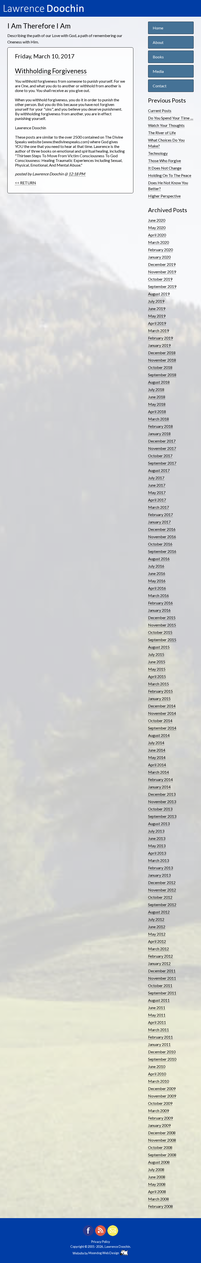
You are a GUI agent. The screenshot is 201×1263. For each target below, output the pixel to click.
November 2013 (162, 801)
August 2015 (159, 647)
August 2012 (159, 912)
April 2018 (157, 411)
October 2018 (160, 367)
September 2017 (162, 463)
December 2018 (162, 352)
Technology (158, 153)
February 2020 (160, 249)
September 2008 (162, 1154)
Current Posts (159, 110)
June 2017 (156, 485)
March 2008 (158, 1199)
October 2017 (160, 455)
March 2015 (158, 683)
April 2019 (157, 323)
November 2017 (162, 448)
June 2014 (156, 750)
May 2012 (156, 934)
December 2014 (162, 705)
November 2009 (162, 1096)
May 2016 (156, 580)
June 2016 (156, 573)
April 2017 (157, 499)
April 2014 (157, 764)
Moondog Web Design (104, 1253)
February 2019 (160, 338)
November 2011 (162, 978)
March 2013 (158, 860)
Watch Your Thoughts (166, 125)
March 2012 (158, 948)
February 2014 (160, 779)
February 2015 (160, 691)
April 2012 (157, 941)
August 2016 (159, 558)
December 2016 (162, 529)
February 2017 (160, 514)
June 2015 (156, 661)
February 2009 (160, 1118)
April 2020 (157, 235)
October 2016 (160, 544)
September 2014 (162, 728)
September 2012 (162, 904)
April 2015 (157, 676)
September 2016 (162, 551)
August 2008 (159, 1162)
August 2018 (159, 382)
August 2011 (159, 1000)
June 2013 (156, 838)
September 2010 (162, 1059)
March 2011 (158, 1029)
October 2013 (160, 809)
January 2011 (159, 1044)
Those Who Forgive (164, 160)
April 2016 (157, 588)
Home (158, 28)
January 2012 (159, 963)
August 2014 (159, 735)
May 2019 (156, 315)
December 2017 (162, 441)
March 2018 (158, 419)
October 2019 (160, 279)
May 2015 (156, 669)
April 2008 (157, 1191)
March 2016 (158, 595)
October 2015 (160, 632)
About (158, 42)
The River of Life (162, 132)
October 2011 (160, 985)
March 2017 (158, 507)
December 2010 (162, 1051)
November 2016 (162, 536)
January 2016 (159, 610)
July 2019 (156, 301)
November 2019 (162, 271)
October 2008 (160, 1147)
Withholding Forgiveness (51, 71)
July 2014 (156, 742)
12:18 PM (77, 173)
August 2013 (159, 823)
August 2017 (159, 470)
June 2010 (156, 1066)
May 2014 (156, 757)
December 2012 (162, 882)
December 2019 (162, 264)
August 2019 (159, 293)
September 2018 (162, 374)
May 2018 (156, 404)
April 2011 (157, 1022)
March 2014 (158, 772)
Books (158, 56)
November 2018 (162, 360)
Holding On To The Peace (169, 175)
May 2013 (156, 845)
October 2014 (160, 720)
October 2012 (160, 897)
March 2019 (158, 330)
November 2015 (162, 625)
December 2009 (162, 1088)
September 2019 (162, 286)
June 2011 (156, 1007)
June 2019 (156, 308)
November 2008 (162, 1140)
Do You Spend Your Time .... (170, 118)
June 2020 (156, 220)
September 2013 (162, 816)
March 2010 (158, 1081)
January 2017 (159, 522)
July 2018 (156, 389)
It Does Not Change (164, 168)
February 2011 (160, 1037)
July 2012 (156, 919)
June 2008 (156, 1176)
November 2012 (162, 889)
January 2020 (159, 257)
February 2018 (160, 426)
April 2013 (157, 853)
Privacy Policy (100, 1242)
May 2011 (156, 1015)
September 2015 (162, 639)
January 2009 (159, 1125)
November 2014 (162, 713)
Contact (159, 85)
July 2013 (156, 831)
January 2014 (159, 786)
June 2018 (156, 396)
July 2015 (156, 654)
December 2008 (162, 1132)
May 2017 (156, 492)
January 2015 (159, 698)
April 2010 (157, 1073)
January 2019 (159, 345)
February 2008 (160, 1206)
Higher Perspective (164, 196)
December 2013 (162, 794)
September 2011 (162, 992)
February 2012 (160, 956)
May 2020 (156, 227)
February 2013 (160, 867)
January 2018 (159, 433)
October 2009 (160, 1103)
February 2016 (160, 602)
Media (158, 71)
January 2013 (159, 875)
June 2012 (156, 926)
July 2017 (156, 477)
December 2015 (162, 617)
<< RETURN (25, 182)
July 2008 (156, 1169)
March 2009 (158, 1110)
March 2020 (158, 242)
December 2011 (162, 970)
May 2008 (156, 1184)
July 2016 (156, 566)
